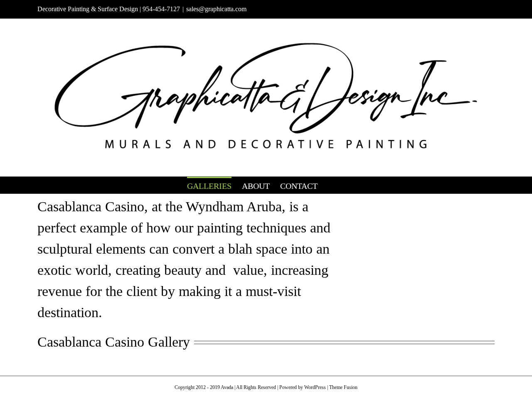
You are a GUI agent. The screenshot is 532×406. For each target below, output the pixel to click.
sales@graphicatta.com (216, 8)
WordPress (315, 387)
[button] (331, 185)
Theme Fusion (343, 387)
